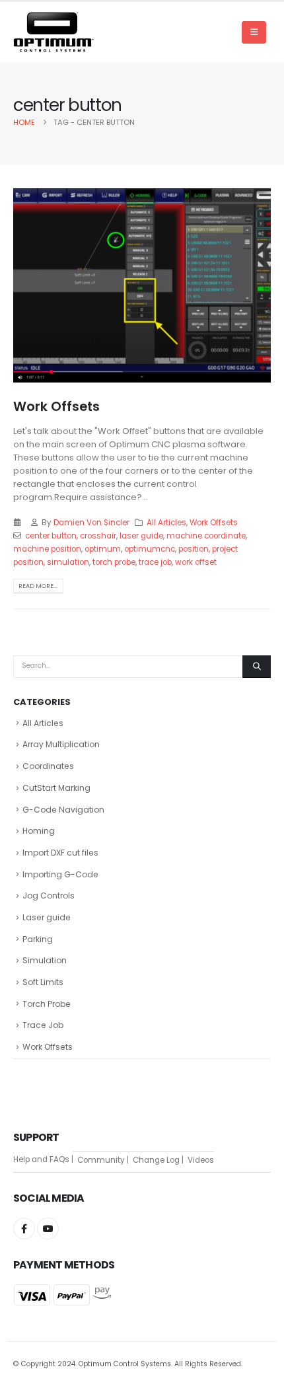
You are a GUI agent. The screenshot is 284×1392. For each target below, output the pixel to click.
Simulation (44, 960)
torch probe (113, 562)
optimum (103, 549)
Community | (101, 1160)
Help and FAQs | (43, 1159)
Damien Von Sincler (91, 522)
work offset (196, 562)
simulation (68, 562)
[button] (254, 32)
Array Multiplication (61, 744)
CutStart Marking (56, 787)
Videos (199, 1160)
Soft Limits (42, 982)
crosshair (98, 536)
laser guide (141, 536)
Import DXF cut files (60, 852)
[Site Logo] (53, 32)
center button (51, 536)
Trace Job (42, 1025)
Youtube (48, 1228)
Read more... (37, 585)
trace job (155, 562)
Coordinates (48, 766)
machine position (47, 549)
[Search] (256, 666)
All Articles (166, 522)
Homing (38, 830)
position (193, 549)
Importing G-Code (60, 874)
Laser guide (46, 917)
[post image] (142, 285)
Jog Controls (48, 895)
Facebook (24, 1228)
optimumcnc (149, 549)
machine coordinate (206, 536)
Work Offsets (56, 407)
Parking (37, 939)
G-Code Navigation (63, 809)
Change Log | (156, 1160)
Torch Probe (46, 1003)
